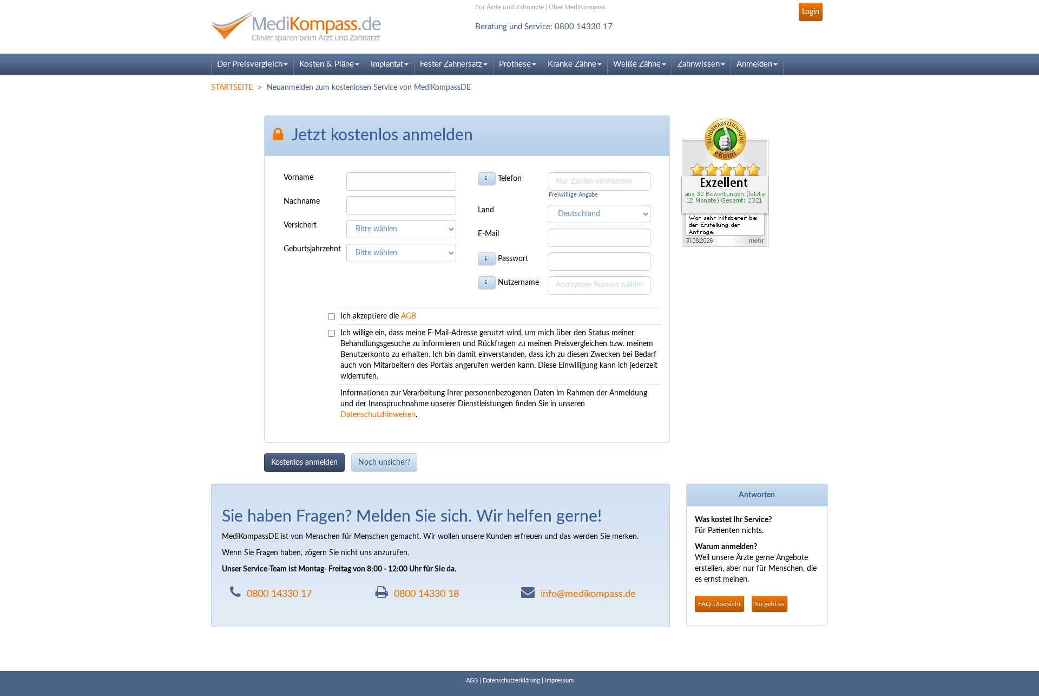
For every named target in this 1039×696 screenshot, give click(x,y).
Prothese (515, 64)
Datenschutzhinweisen (378, 415)
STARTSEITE (232, 88)
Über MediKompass (577, 7)
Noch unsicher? (384, 462)
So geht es (769, 604)
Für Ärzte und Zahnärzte (509, 7)
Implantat (387, 64)
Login (810, 12)
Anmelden (754, 64)
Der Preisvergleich (249, 64)
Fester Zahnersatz (451, 64)
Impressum (559, 681)
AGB (408, 316)
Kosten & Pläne (326, 64)
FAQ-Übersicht (719, 604)
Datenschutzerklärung (511, 681)
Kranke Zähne (572, 64)
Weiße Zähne (637, 64)
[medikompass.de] (308, 26)
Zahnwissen (699, 64)
